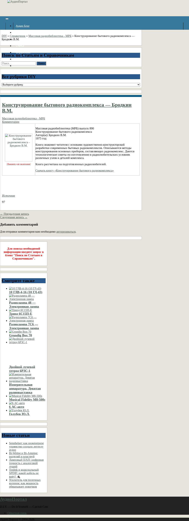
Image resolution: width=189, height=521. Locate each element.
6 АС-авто (16, 407)
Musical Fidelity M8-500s (27, 399)
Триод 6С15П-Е (20, 314)
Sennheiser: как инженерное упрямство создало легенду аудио (26, 446)
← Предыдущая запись (14, 213)
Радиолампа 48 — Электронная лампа (24, 304)
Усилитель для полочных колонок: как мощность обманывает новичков (25, 483)
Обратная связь (17, 513)
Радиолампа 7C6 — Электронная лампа (24, 326)
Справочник (17, 35)
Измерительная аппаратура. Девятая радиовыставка (25, 388)
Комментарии (10, 121)
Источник (8, 195)
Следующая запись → (14, 217)
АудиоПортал (13, 499)
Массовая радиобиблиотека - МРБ (49, 35)
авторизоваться (65, 231)
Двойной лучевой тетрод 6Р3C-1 (22, 369)
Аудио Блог (23, 25)
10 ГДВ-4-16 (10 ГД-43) (25, 292)
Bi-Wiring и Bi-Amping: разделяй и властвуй (23, 455)
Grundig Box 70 (20, 335)
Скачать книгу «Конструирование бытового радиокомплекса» (74, 170)
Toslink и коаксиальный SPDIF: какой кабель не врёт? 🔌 (24, 473)
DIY (4, 35)
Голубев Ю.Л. (19, 414)
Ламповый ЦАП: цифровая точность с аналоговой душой (26, 463)
